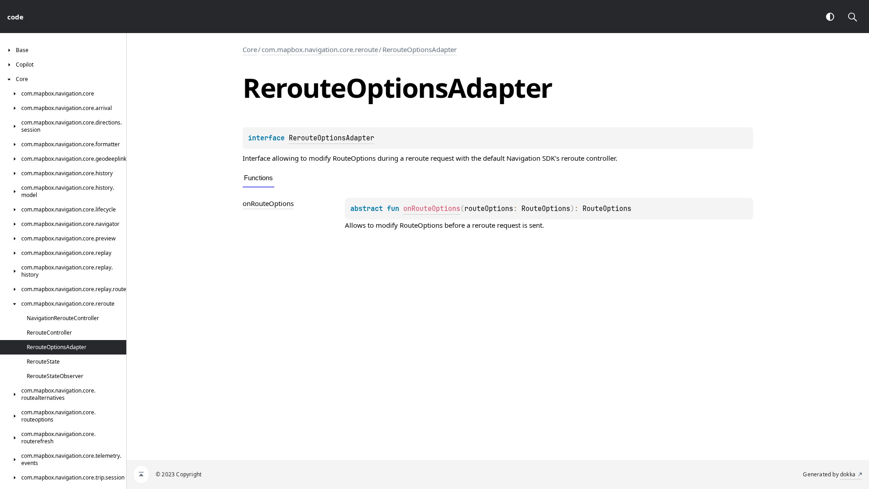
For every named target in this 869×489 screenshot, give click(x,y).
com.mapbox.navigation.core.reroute (320, 49)
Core (250, 49)
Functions (258, 178)
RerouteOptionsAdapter (419, 49)
